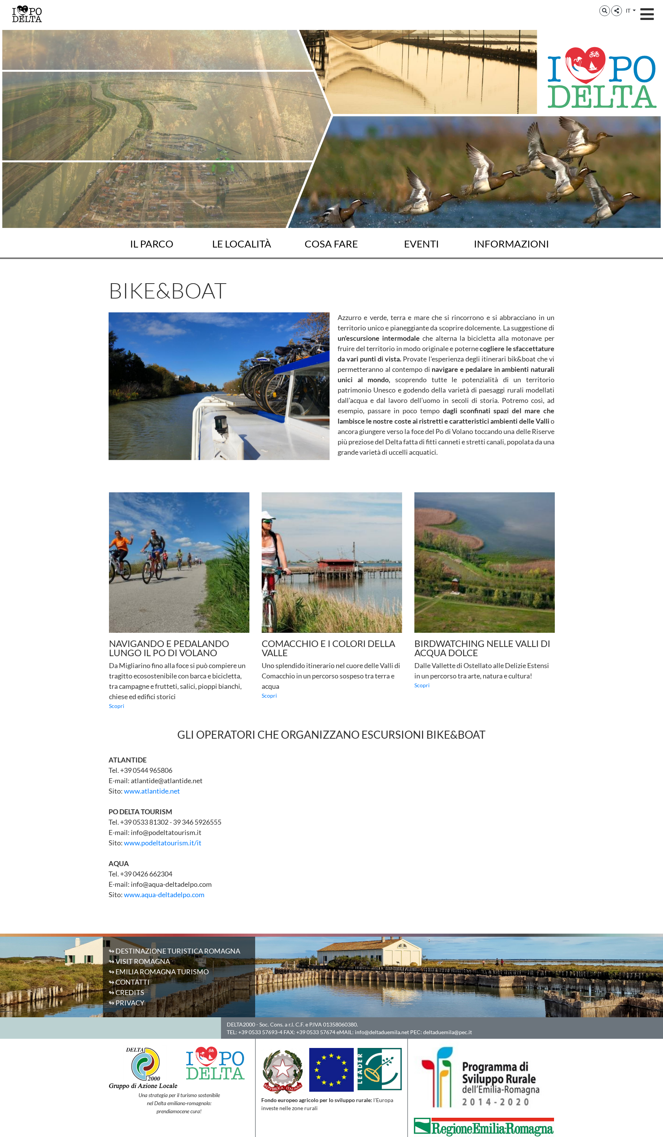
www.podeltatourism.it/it (162, 842)
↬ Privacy (126, 1002)
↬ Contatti (129, 982)
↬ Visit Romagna (139, 961)
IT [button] (629, 10)
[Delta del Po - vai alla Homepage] (26, 13)
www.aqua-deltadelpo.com (164, 894)
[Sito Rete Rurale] (380, 1068)
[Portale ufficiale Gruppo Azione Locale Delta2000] (143, 1067)
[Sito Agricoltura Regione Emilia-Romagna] (484, 1126)
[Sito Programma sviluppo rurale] (484, 1077)
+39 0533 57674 (315, 1032)
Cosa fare (331, 243)
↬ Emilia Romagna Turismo (159, 971)
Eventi (421, 243)
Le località (241, 243)
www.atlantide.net (152, 791)
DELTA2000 (241, 1024)
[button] (604, 10)
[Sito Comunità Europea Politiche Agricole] (331, 1068)
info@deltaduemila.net (382, 1032)
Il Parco (151, 243)
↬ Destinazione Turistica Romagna (174, 951)
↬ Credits (126, 992)
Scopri (116, 706)
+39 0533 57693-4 (260, 1032)
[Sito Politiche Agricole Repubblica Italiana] (283, 1071)
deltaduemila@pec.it (447, 1032)
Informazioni (511, 243)
